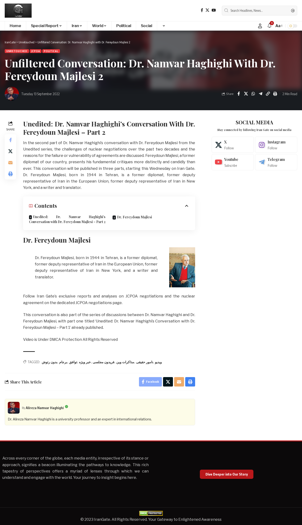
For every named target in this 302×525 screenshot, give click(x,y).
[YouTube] (213, 10)
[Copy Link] (267, 94)
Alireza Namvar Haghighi (45, 408)
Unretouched (16, 51)
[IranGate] (18, 11)
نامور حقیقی (144, 362)
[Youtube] (233, 162)
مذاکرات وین (125, 362)
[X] (207, 10)
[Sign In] (260, 26)
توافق (73, 362)
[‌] (163, 26)
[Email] (10, 162)
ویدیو (158, 362)
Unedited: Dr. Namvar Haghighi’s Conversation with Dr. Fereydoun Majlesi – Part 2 (67, 219)
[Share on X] (246, 94)
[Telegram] (276, 162)
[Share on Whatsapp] (253, 94)
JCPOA (35, 51)
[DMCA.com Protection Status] (151, 513)
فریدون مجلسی (103, 362)
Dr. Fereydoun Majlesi (134, 217)
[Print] (275, 94)
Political (51, 51)
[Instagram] (276, 145)
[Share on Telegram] (260, 94)
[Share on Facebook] (238, 94)
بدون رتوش (49, 362)
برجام (63, 362)
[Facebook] (202, 10)
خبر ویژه (85, 362)
